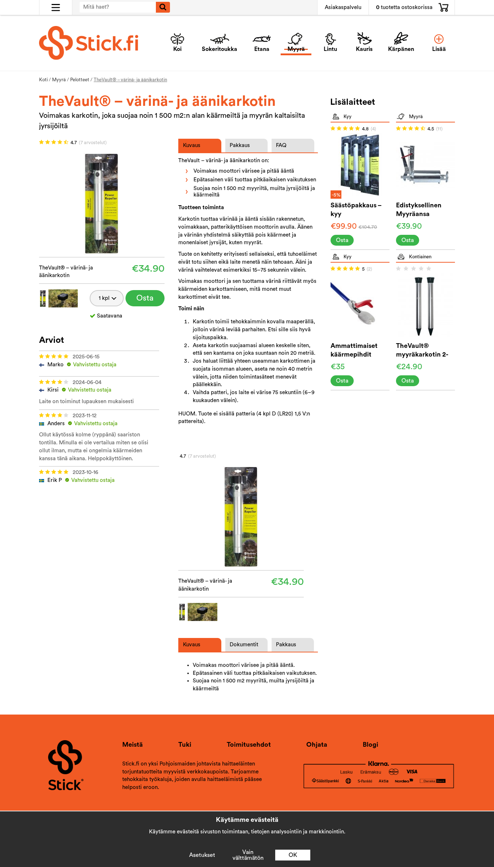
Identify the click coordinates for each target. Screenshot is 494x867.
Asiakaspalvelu (343, 7)
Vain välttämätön (248, 855)
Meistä (132, 744)
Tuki (184, 744)
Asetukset (202, 855)
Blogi (370, 744)
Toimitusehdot (249, 744)
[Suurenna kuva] (101, 202)
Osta (145, 298)
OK (293, 855)
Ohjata (316, 744)
